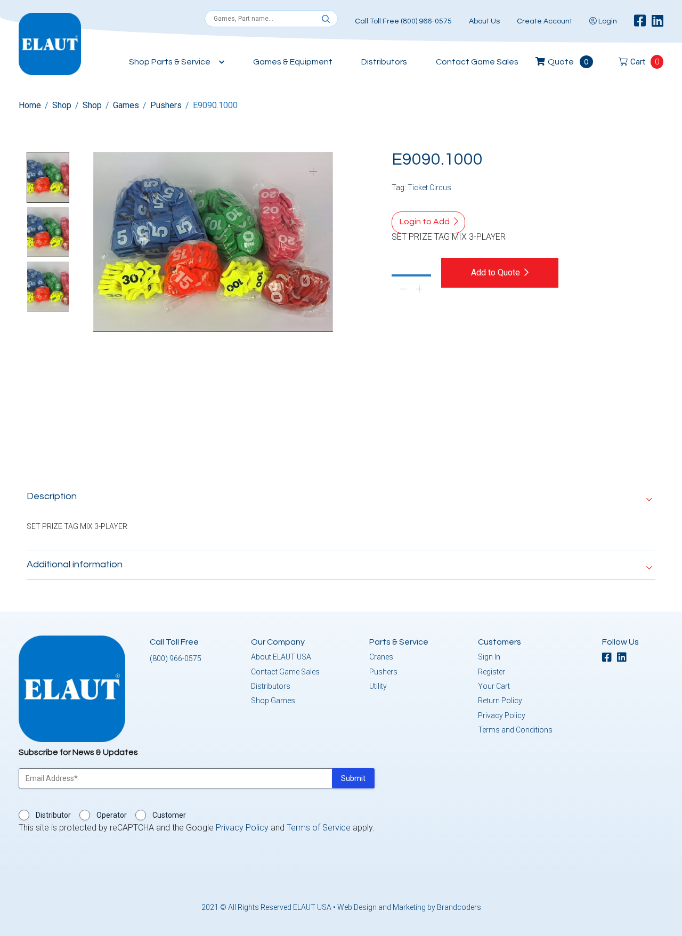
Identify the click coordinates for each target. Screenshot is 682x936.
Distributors (384, 62)
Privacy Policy (501, 715)
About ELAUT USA (281, 657)
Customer (169, 815)
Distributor (53, 815)
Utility (378, 686)
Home (30, 105)
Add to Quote (495, 272)
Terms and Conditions (515, 730)
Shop (61, 105)
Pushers (166, 105)
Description (52, 496)
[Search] (326, 19)
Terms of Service (319, 828)
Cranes (381, 657)
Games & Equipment (292, 62)
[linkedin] (657, 21)
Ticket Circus (429, 187)
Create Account (544, 21)
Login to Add (425, 221)
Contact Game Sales (477, 62)
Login (607, 21)
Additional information (75, 564)
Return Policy (500, 700)
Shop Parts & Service (169, 62)
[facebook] (640, 21)
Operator (111, 815)
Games (126, 105)
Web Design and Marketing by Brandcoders (409, 907)
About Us (484, 21)
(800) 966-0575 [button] (175, 658)
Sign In (489, 657)
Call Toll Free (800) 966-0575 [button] (403, 21)
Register (491, 672)
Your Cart (494, 686)
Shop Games (273, 700)
